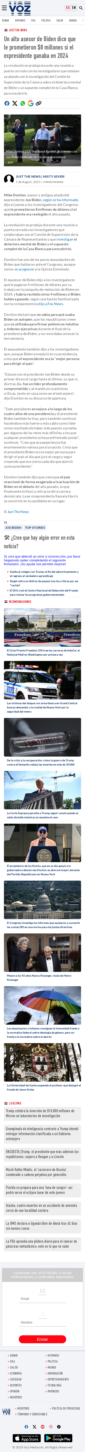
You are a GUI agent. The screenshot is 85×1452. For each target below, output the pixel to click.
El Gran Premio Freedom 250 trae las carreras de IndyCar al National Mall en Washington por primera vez (43, 652)
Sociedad (16, 1380)
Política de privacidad (66, 1409)
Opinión (14, 1391)
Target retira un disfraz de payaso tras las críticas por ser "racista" (44, 583)
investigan (65, 239)
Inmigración (55, 1374)
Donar (5, 20)
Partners (53, 1391)
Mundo (73, 20)
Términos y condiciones (32, 1414)
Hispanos (20, 20)
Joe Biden (13, 527)
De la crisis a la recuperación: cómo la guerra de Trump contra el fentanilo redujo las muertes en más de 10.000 (41, 762)
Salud (59, 20)
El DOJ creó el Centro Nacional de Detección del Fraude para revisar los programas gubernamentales (44, 592)
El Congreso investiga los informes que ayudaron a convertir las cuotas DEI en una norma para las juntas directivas (43, 925)
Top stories (35, 527)
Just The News (18, 30)
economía (16, 1374)
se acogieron (24, 269)
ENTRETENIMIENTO (58, 1380)
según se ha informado (60, 200)
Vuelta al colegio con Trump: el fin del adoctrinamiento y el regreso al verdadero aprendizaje (44, 574)
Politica (45, 20)
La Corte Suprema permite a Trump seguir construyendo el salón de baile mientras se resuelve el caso (42, 815)
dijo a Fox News (50, 304)
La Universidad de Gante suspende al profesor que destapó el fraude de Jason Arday (44, 1087)
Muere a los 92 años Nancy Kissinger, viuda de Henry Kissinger (39, 977)
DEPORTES (16, 1385)
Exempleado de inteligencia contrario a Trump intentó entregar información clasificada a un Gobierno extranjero (42, 1134)
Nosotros (16, 1397)
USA (33, 20)
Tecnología (54, 1385)
